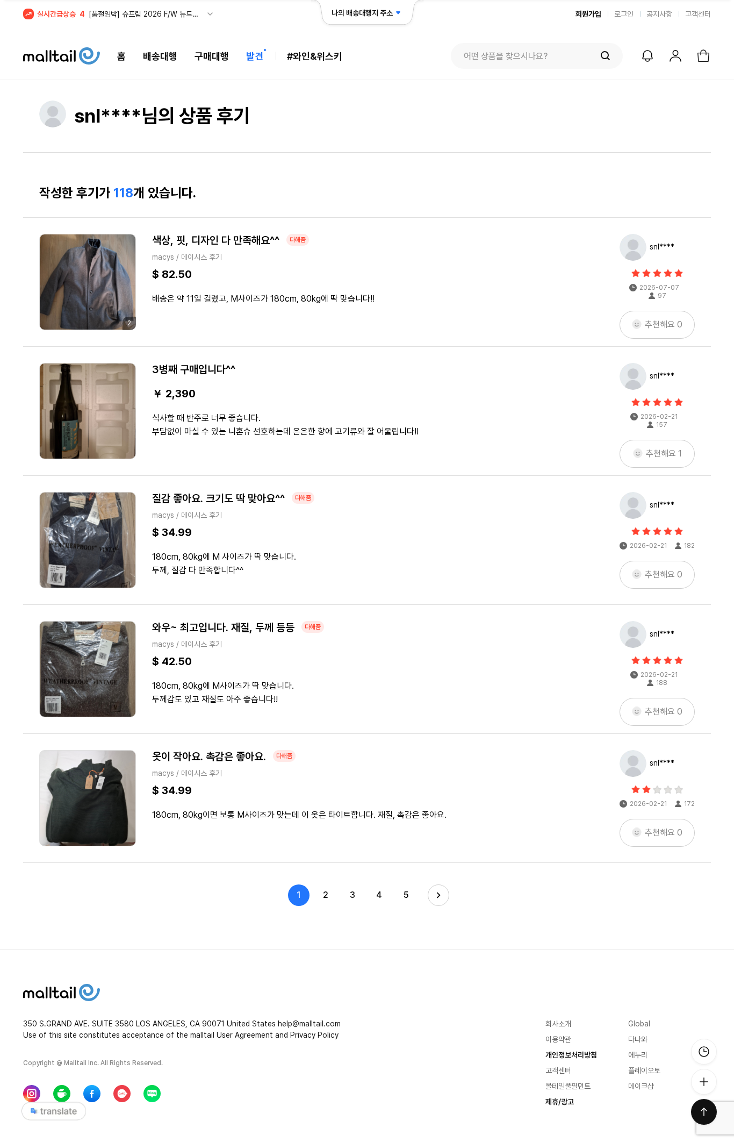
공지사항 (659, 14)
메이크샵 (641, 1086)
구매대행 (212, 56)
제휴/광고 (559, 1101)
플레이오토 (644, 1070)
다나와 (637, 1039)
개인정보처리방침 (571, 1055)
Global (639, 1023)
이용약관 (558, 1039)
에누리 (637, 1055)
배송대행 (160, 56)
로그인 (624, 14)
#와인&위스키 (314, 56)
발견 (254, 56)
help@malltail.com (309, 1023)
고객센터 (698, 14)
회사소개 (558, 1023)
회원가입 (588, 14)
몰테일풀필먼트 (568, 1086)
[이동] (87, 411)
